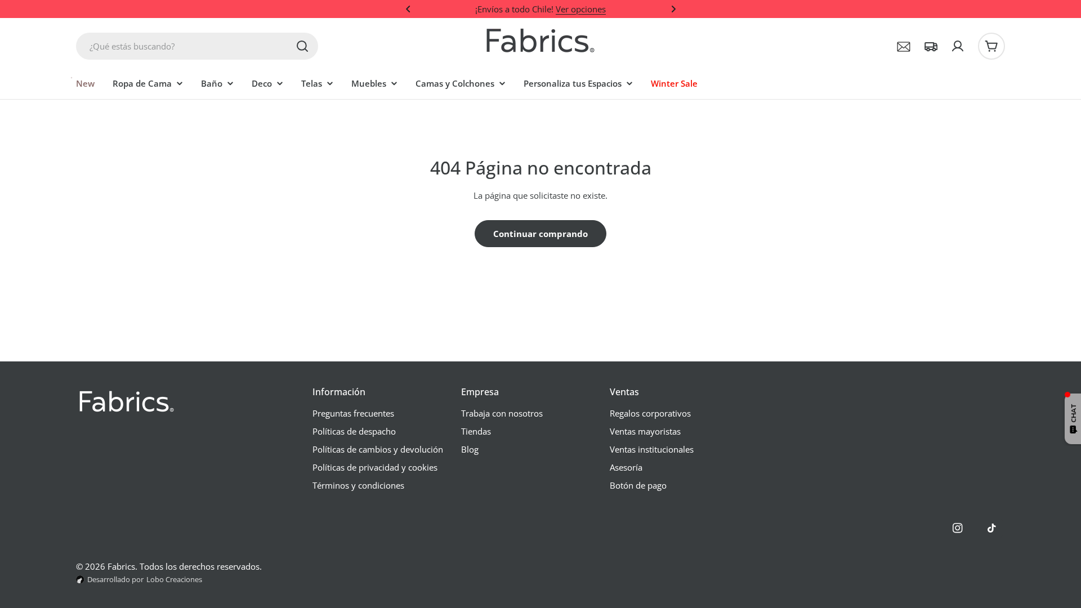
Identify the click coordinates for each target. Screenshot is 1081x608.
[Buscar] (302, 46)
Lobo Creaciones (174, 579)
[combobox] (197, 46)
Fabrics (121, 566)
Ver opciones (581, 9)
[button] (408, 9)
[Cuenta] (957, 46)
